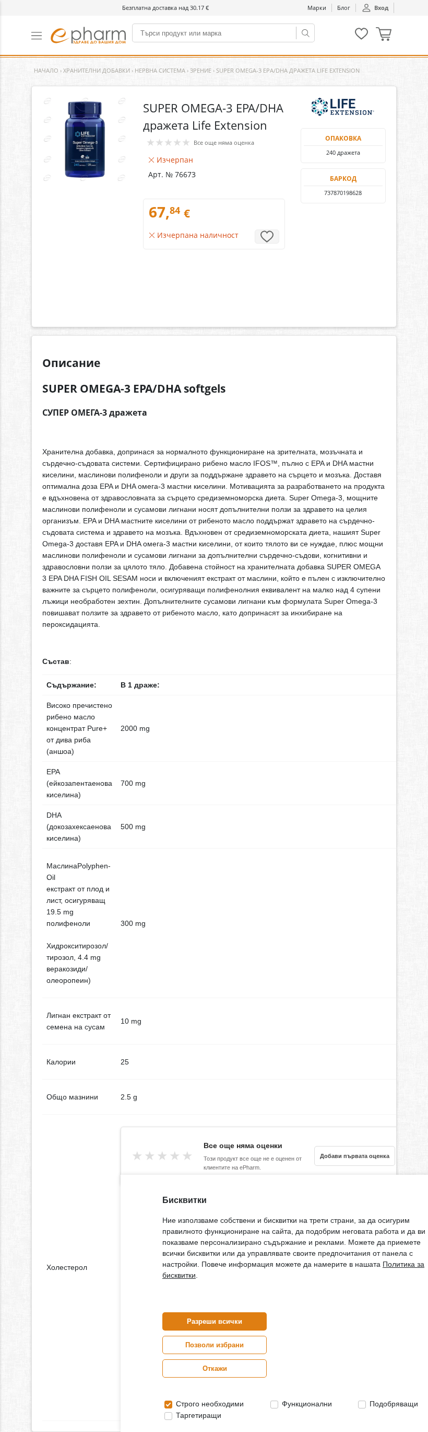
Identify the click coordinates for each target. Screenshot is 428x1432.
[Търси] (305, 33)
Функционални (306, 1404)
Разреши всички (214, 1321)
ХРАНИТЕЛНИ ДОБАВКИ (96, 70)
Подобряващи (392, 1404)
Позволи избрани (214, 1345)
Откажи (215, 1368)
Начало (46, 70)
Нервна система (160, 70)
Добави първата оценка (354, 1156)
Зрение (200, 70)
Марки (316, 8)
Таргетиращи (197, 1415)
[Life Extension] (343, 107)
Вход (381, 8)
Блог (343, 8)
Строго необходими (209, 1404)
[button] (41, 35)
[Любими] (361, 37)
